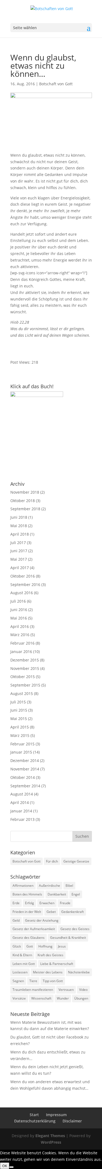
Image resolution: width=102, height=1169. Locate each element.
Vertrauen (66, 989)
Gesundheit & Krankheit (68, 937)
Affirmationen (23, 885)
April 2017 (19, 567)
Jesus (62, 946)
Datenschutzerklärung (34, 1121)
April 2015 (19, 727)
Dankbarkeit (57, 894)
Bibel (69, 885)
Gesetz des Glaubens (29, 937)
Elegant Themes (50, 1135)
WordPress (51, 1142)
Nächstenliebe (79, 972)
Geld (16, 920)
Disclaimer (72, 1121)
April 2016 (19, 626)
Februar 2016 (22, 643)
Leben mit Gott (24, 963)
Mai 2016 (18, 618)
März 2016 (19, 634)
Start (34, 1114)
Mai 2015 (18, 718)
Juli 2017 (18, 542)
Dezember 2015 (24, 660)
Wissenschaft (41, 998)
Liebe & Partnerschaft (56, 963)
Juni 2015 (18, 710)
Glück (17, 946)
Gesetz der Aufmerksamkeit (34, 929)
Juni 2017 (18, 550)
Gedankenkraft (72, 911)
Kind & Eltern (22, 955)
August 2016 (21, 592)
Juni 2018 (18, 517)
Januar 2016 (21, 651)
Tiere (33, 981)
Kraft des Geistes (50, 955)
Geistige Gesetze (76, 861)
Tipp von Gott (53, 981)
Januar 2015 (21, 752)
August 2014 (21, 794)
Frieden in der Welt (27, 911)
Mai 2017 (18, 559)
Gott (29, 946)
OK (4, 1165)
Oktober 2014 (22, 777)
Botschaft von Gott (56, 83)
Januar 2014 (21, 810)
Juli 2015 (18, 702)
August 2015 (21, 693)
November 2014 (24, 769)
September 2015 (25, 685)
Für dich (52, 861)
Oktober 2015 (22, 676)
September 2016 (25, 584)
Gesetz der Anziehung (41, 920)
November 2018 (24, 492)
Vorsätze (19, 998)
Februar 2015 (22, 743)
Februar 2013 (22, 819)
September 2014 (25, 785)
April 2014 (19, 802)
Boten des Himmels (27, 894)
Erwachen (46, 903)
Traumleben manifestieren (33, 989)
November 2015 (24, 668)
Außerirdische (49, 885)
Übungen (81, 998)
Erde (16, 903)
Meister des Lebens (48, 972)
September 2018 (25, 508)
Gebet (51, 911)
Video (83, 989)
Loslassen (20, 972)
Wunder (63, 998)
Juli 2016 (18, 601)
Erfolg (29, 903)
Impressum (56, 1114)
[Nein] (11, 1167)
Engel (76, 894)
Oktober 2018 (22, 500)
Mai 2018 (18, 525)
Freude (65, 903)
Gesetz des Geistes (74, 929)
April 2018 (19, 534)
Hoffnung (45, 946)
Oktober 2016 (22, 576)
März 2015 (19, 735)
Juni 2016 (18, 609)
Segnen (18, 981)
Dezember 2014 (24, 760)
